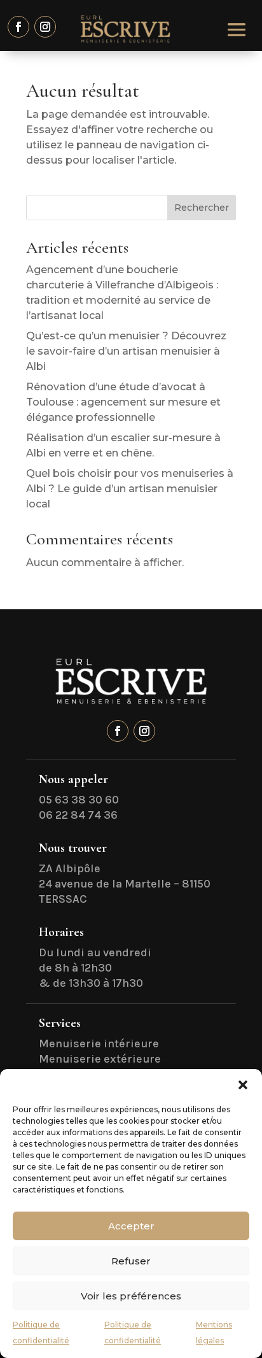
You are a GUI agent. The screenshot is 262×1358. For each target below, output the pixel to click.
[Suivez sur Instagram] (45, 27)
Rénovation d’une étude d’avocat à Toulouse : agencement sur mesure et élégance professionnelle (123, 402)
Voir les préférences (131, 1296)
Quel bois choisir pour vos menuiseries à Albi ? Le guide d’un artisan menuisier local (129, 488)
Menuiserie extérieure (100, 1059)
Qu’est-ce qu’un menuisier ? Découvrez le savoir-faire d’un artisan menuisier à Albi (126, 351)
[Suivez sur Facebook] (18, 27)
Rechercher (201, 207)
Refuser (131, 1261)
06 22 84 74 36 (78, 815)
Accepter (131, 1226)
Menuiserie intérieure (99, 1043)
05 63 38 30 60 (79, 800)
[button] (243, 1085)
